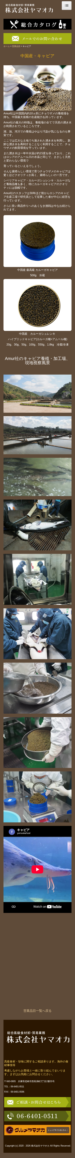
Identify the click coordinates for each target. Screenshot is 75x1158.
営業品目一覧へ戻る (37, 1010)
